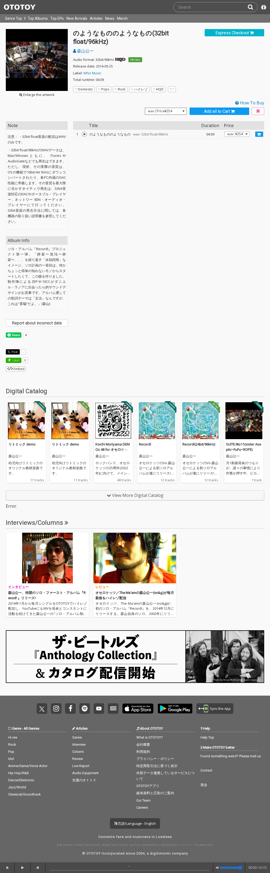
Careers (142, 807)
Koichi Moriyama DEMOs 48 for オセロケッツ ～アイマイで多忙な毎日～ (113, 452)
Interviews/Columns (35, 522)
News (109, 18)
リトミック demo (22, 444)
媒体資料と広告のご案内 (155, 793)
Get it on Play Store (175, 708)
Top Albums (38, 18)
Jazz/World (17, 787)
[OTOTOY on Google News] (113, 708)
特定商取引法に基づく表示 (156, 766)
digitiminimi (160, 853)
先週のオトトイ (84, 780)
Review (77, 759)
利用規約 (143, 752)
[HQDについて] (120, 59)
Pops (105, 89)
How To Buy (251, 103)
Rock (122, 89)
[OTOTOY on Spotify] (84, 708)
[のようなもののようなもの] (84, 134)
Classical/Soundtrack (24, 794)
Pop (11, 752)
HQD (159, 89)
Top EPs (57, 18)
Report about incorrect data (37, 323)
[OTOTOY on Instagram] (56, 708)
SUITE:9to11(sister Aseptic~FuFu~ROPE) (243, 447)
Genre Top (13, 18)
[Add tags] (172, 89)
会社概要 (143, 744)
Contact (206, 770)
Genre (16, 728)
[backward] (7, 867)
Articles (96, 18)
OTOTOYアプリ (147, 786)
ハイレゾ (141, 89)
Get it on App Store (138, 708)
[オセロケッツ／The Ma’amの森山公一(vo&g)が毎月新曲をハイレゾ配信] (134, 558)
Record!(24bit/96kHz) (198, 444)
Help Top (207, 737)
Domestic (85, 89)
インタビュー (18, 587)
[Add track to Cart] (259, 134)
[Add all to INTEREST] (258, 111)
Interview (79, 744)
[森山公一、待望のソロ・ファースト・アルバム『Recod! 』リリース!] (47, 558)
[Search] (252, 7)
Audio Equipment (85, 773)
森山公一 (85, 51)
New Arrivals (76, 18)
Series (77, 737)
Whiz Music (92, 73)
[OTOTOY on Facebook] (70, 708)
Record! (145, 444)
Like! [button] (15, 360)
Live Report (80, 766)
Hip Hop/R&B (18, 773)
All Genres (31, 728)
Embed (19, 368)
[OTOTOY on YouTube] (99, 708)
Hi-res (135, 59)
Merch (122, 18)
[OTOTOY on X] (42, 708)
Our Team (143, 800)
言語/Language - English (136, 823)
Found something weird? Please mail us (230, 756)
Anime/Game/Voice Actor (27, 766)
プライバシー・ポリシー (155, 759)
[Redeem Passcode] (263, 7)
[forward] (38, 867)
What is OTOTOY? (149, 737)
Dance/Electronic (21, 780)
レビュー (102, 587)
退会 (203, 785)
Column (78, 752)
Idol (11, 759)
